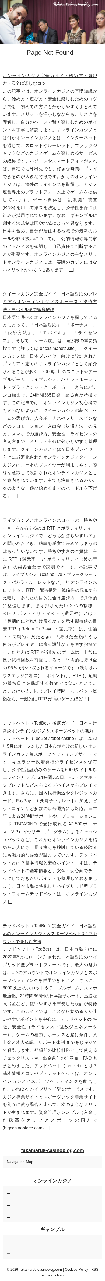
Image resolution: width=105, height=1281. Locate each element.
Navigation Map (20, 1161)
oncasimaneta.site (57, 348)
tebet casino (62, 738)
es (50, 1275)
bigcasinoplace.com (23, 1128)
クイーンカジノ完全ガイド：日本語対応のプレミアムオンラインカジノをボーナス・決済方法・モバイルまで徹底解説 (50, 302)
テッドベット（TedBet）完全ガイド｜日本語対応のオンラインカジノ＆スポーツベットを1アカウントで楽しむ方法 (50, 934)
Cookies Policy (76, 1270)
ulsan (59, 1275)
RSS (95, 1270)
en (44, 1275)
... (71, 269)
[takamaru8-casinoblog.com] (52, 22)
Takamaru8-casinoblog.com (40, 1270)
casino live (52, 574)
